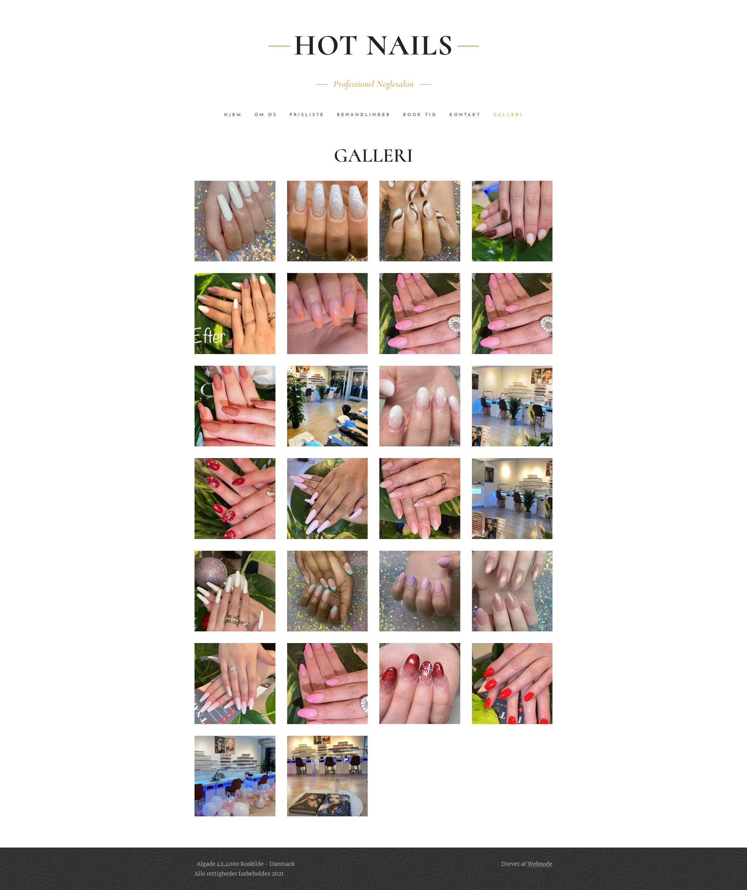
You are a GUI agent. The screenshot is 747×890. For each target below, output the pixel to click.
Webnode (540, 863)
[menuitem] (236, 115)
